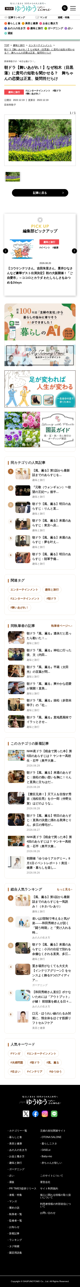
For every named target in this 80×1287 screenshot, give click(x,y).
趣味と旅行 (19, 45)
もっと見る (64, 889)
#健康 (55, 247)
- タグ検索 (13, 1246)
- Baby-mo (46, 1156)
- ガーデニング (16, 1169)
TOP (6, 45)
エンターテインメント (40, 45)
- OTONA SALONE (50, 1137)
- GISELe (45, 1150)
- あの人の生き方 (17, 1150)
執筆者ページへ (61, 625)
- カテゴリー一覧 (17, 1130)
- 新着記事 (13, 1233)
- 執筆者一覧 (15, 1214)
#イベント (44, 247)
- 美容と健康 (15, 1143)
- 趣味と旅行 (15, 1163)
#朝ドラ (57, 90)
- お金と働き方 (16, 1156)
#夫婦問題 (16, 1062)
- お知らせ (13, 1227)
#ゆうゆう (55, 1071)
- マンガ (12, 1201)
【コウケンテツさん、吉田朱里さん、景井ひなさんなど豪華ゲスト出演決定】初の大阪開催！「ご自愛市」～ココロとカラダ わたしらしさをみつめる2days (40, 275)
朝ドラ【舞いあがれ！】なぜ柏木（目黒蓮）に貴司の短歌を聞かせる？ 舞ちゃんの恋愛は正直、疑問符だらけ (39, 51)
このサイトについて (51, 1175)
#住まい (15, 1071)
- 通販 (11, 1182)
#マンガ (15, 1053)
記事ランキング (17, 17)
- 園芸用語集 (15, 1252)
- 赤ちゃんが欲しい (51, 1163)
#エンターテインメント (38, 90)
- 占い (11, 1175)
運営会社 (45, 1182)
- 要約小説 (13, 1207)
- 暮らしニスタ (48, 1143)
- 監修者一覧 (15, 1220)
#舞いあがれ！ (33, 93)
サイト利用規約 (49, 1188)
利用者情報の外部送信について (55, 1205)
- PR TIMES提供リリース (22, 1188)
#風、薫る (53, 1062)
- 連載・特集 (15, 1195)
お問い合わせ (47, 1213)
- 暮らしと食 (15, 1137)
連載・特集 (64, 17)
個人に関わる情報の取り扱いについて (55, 1196)
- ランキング (15, 1240)
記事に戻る (40, 192)
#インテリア (34, 1071)
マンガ (43, 17)
